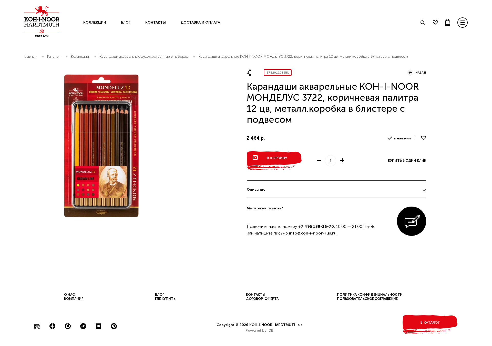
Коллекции (94, 22)
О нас (69, 295)
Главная (30, 56)
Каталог (53, 56)
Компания (74, 299)
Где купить (165, 299)
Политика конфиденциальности (370, 295)
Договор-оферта (262, 299)
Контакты (155, 22)
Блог (125, 22)
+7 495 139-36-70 (316, 226)
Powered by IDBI (259, 330)
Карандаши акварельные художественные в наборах (144, 56)
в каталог (430, 322)
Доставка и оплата (200, 22)
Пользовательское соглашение (367, 299)
